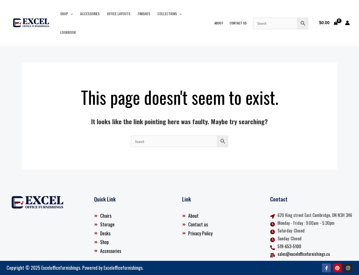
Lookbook (68, 32)
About (218, 23)
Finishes (144, 13)
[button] (70, 13)
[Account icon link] (347, 22)
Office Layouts (118, 13)
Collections (167, 13)
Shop (64, 13)
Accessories (90, 13)
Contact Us (238, 23)
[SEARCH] (280, 23)
